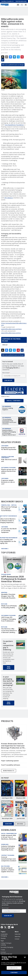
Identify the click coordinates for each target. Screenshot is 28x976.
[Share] (10, 56)
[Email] (6, 56)
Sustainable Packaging (8, 467)
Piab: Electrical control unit (9, 460)
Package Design (6, 574)
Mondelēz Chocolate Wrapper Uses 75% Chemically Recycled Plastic (8, 596)
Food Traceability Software (10, 765)
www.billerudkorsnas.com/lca (11, 333)
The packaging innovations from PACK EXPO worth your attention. (9, 422)
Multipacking (5, 866)
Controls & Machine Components (7, 457)
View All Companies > (14, 400)
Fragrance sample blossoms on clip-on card (8, 482)
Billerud (5, 345)
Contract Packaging (7, 855)
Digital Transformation (9, 833)
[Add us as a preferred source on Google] (2, 59)
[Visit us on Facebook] (2, 927)
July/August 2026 (7, 798)
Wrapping (4, 592)
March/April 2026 (7, 818)
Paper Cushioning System (10, 761)
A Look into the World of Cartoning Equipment (8, 530)
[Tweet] (18, 56)
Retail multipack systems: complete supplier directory (7, 869)
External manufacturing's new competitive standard (8, 859)
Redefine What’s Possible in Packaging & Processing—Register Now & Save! (9, 433)
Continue (14, 972)
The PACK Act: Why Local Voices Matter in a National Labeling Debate (9, 630)
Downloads (5, 844)
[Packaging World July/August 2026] (7, 788)
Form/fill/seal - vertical (9, 505)
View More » (5, 548)
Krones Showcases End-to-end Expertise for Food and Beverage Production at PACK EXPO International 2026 (14, 746)
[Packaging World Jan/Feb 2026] (21, 809)
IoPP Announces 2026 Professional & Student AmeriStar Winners (13, 579)
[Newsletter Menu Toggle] (18, 4)
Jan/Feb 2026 (21, 818)
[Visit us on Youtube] (12, 927)
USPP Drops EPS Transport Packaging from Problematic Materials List (8, 619)
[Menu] (25, 4)
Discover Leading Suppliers (7, 408)
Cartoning (4, 527)
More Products (8, 770)
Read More (8, 667)
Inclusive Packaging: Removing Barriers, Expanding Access (8, 848)
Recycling (4, 604)
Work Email (6, 372)
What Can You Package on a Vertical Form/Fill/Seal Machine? (9, 508)
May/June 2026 (20, 798)
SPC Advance (8, 198)
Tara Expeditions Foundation (14, 125)
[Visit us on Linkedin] (9, 927)
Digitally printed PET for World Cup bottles (8, 448)
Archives (20, 824)
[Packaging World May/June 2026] (21, 788)
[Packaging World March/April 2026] (7, 809)
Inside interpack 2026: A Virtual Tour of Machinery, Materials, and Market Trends (8, 837)
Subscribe (8, 824)
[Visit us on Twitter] (5, 927)
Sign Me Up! (8, 380)
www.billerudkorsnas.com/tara (11, 329)
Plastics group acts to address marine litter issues (8, 471)
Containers (4, 445)
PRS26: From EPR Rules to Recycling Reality (9, 606)
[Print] (2, 56)
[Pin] (22, 56)
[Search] (21, 4)
